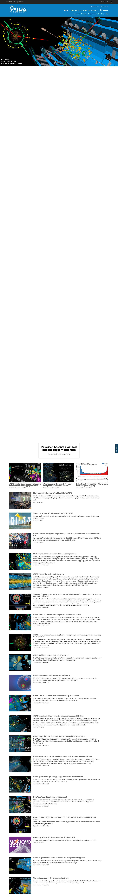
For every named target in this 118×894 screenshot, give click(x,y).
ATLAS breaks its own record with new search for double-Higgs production (25, 485)
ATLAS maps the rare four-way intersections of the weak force (59, 736)
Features (90, 14)
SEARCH (105, 10)
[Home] (18, 9)
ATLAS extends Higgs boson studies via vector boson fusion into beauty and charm (64, 818)
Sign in (103, 1)
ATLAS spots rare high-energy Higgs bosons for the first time (58, 777)
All (74, 14)
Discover (75, 10)
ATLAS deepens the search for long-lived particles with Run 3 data (57, 485)
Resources (85, 10)
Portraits (97, 14)
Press (102, 14)
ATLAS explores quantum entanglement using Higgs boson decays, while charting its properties (67, 636)
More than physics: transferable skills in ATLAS (52, 493)
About (66, 10)
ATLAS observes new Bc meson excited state (51, 675)
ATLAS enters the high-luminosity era (48, 574)
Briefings (84, 14)
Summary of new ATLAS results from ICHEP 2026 (53, 513)
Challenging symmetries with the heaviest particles (54, 554)
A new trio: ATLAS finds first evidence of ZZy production (56, 696)
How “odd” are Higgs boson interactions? (50, 797)
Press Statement (37, 587)
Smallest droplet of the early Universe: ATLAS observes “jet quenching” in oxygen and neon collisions (67, 595)
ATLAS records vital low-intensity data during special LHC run (58, 716)
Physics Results (104, 6)
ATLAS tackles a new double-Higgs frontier (50, 655)
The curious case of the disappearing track (50, 878)
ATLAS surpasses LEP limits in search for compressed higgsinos (59, 858)
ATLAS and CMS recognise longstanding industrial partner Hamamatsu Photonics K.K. (66, 534)
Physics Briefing (53, 454)
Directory (109, 1)
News (78, 14)
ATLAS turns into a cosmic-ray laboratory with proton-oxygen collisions (62, 756)
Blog (107, 14)
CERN (14, 2)
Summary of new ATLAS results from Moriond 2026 (54, 837)
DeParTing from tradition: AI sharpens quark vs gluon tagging (92, 485)
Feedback (116, 448)
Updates (94, 10)
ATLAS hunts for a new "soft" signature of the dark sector (57, 614)
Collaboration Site (94, 6)
